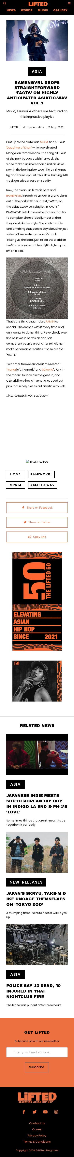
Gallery (60, 10)
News (11, 10)
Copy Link (39, 536)
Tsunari (11, 370)
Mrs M (44, 142)
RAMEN (50, 321)
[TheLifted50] (37, 462)
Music (43, 10)
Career (37, 1129)
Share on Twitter (39, 522)
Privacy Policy (37, 1135)
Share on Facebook (39, 507)
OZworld (47, 370)
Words (26, 10)
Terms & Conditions (37, 1142)
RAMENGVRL (14, 196)
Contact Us (37, 1123)
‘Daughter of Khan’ (19, 148)
